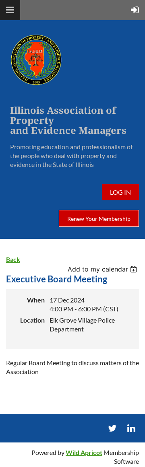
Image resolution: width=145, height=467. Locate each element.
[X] (112, 428)
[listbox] (103, 269)
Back (13, 259)
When (36, 300)
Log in (120, 192)
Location (32, 320)
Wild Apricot (84, 452)
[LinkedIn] (131, 428)
